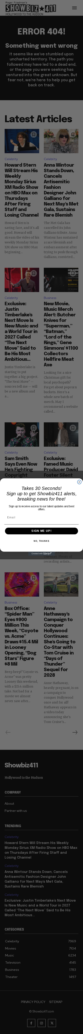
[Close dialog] (79, 482)
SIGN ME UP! (41, 530)
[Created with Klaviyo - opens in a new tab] (41, 554)
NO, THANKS (41, 541)
